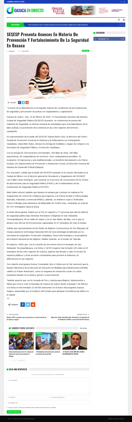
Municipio (39, 333)
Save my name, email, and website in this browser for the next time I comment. (32, 407)
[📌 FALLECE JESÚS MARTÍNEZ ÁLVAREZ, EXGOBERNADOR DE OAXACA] (74, 341)
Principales (85, 50)
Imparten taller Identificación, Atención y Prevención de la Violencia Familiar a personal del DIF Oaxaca (70, 318)
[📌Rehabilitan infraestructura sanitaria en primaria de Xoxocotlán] (48, 341)
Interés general (14, 333)
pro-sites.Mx (121, 419)
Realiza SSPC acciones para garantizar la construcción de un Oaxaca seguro (26, 318)
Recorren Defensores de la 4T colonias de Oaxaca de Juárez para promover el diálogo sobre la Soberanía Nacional (58, 25)
